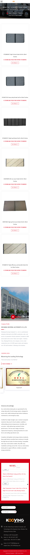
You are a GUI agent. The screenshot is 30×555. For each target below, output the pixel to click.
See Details (14, 62)
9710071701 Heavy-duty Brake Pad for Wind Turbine (15, 97)
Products (15, 13)
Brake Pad (20, 13)
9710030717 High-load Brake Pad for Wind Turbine (15, 138)
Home (10, 13)
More (5, 481)
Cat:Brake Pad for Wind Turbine (15, 59)
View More (6, 364)
